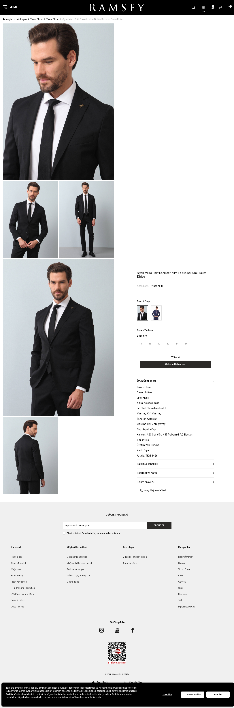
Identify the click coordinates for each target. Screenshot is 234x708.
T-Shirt (181, 600)
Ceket (180, 588)
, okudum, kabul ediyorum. (94, 533)
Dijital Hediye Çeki (186, 606)
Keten (181, 575)
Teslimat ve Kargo (75, 569)
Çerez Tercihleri (18, 606)
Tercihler (167, 694)
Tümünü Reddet (192, 694)
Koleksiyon (21, 19)
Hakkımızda (16, 557)
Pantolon (182, 594)
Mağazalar (16, 569)
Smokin (182, 563)
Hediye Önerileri (185, 557)
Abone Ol (159, 525)
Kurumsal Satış (129, 563)
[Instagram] (101, 630)
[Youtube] (117, 630)
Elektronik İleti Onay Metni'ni (81, 533)
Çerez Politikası (18, 600)
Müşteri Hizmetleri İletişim (135, 557)
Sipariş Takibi (73, 582)
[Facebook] (132, 630)
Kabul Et (218, 694)
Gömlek (182, 582)
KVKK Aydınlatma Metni (22, 594)
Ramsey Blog (17, 575)
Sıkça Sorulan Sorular (77, 557)
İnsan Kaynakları (19, 582)
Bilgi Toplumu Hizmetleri (23, 588)
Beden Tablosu (145, 330)
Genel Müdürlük (18, 563)
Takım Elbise (36, 19)
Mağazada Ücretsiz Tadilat (79, 563)
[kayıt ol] (220, 7)
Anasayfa (7, 19)
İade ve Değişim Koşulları (78, 575)
